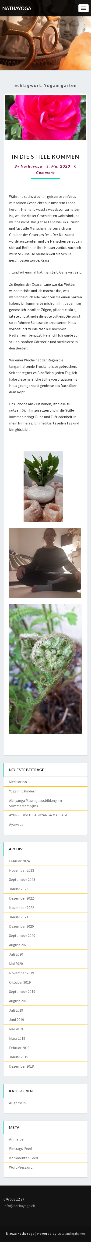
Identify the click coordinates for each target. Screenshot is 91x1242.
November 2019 (21, 973)
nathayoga (31, 166)
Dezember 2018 (21, 1066)
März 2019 (17, 1038)
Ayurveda (16, 824)
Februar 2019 (19, 1047)
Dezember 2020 (21, 926)
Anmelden (17, 1139)
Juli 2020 (16, 954)
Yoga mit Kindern (22, 791)
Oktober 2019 (20, 982)
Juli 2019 (16, 1010)
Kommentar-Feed (23, 1158)
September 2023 (22, 879)
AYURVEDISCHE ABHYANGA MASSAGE (38, 815)
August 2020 (18, 944)
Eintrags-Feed (20, 1148)
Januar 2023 (18, 888)
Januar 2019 (18, 1056)
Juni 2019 (16, 1019)
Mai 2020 (16, 963)
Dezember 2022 (21, 898)
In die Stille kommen (45, 157)
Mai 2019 (16, 1029)
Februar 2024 (19, 861)
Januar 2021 (18, 917)
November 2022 (21, 907)
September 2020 (22, 935)
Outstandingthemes (72, 1233)
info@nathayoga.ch (19, 1205)
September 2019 (22, 991)
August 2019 (18, 1000)
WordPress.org (21, 1167)
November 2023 (21, 870)
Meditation (18, 781)
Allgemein (17, 1102)
